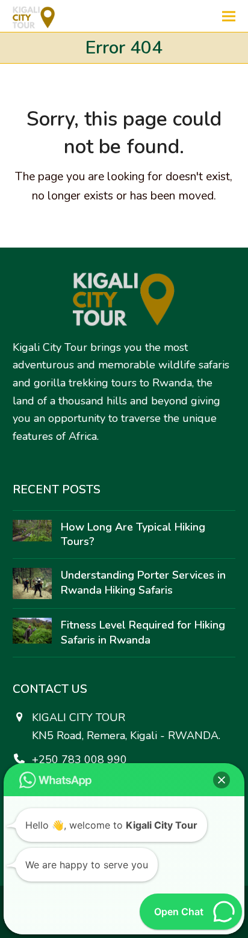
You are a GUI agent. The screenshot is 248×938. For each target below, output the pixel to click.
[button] (228, 16)
